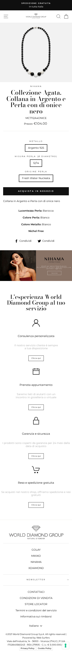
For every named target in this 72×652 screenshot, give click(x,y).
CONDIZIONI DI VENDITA (36, 598)
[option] (36, 5)
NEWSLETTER (36, 579)
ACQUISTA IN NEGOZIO (36, 191)
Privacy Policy (27, 648)
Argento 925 (36, 147)
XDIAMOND (36, 568)
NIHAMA (36, 86)
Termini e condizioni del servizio (36, 610)
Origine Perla (36, 171)
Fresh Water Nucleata (36, 178)
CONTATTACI (36, 591)
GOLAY (36, 549)
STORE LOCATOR (36, 604)
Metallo (35, 141)
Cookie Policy (44, 648)
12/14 (36, 162)
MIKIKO (36, 555)
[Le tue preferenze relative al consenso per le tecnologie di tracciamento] (65, 645)
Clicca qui (36, 358)
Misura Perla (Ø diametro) (36, 156)
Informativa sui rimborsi (36, 616)
